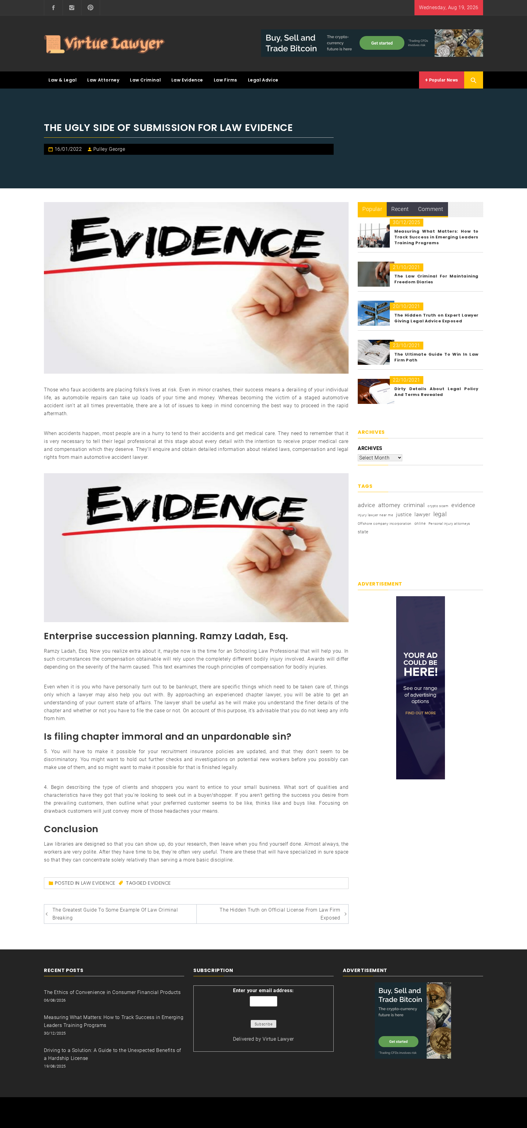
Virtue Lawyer (278, 1039)
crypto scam (438, 506)
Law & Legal (62, 80)
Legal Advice (263, 80)
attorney (389, 505)
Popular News (443, 80)
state (363, 531)
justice (403, 514)
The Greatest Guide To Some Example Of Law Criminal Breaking (115, 914)
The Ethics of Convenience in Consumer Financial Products (112, 992)
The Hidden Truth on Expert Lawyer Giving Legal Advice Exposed (436, 318)
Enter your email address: (263, 990)
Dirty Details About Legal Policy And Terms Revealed (436, 391)
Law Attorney (103, 80)
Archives (370, 448)
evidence (159, 883)
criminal (414, 505)
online (420, 523)
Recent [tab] (400, 209)
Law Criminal (145, 80)
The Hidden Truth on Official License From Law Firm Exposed (280, 914)
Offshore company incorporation (384, 524)
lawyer (422, 514)
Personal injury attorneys (449, 524)
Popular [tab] (372, 209)
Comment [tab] (430, 209)
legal (439, 514)
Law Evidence (187, 80)
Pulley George (109, 149)
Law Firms (225, 80)
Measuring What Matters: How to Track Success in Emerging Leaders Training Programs (436, 237)
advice (366, 505)
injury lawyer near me (375, 515)
